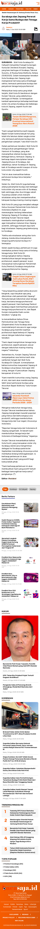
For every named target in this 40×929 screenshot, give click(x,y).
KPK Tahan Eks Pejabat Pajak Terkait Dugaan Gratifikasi (18, 676)
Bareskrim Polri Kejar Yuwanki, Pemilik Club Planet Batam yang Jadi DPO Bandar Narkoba (20, 666)
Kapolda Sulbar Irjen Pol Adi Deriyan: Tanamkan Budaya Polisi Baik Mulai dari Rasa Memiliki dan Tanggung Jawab (19, 780)
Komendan (7, 907)
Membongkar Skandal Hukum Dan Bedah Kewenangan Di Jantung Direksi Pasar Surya (21, 822)
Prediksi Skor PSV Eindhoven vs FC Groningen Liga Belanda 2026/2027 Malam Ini (11, 593)
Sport (26, 909)
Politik (28, 9)
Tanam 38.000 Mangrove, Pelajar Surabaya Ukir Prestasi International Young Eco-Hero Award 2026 (24, 121)
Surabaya (13, 489)
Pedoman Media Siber (26, 917)
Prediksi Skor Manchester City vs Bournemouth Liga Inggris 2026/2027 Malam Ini (9, 577)
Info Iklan (19, 920)
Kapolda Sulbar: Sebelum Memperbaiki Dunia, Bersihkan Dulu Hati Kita (19, 769)
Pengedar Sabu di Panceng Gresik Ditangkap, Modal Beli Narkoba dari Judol (17, 687)
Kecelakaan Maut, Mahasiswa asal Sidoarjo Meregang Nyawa (9, 506)
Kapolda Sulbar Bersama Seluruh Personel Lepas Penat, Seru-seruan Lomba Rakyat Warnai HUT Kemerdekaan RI (20, 746)
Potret (15, 907)
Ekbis (35, 9)
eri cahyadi (23, 489)
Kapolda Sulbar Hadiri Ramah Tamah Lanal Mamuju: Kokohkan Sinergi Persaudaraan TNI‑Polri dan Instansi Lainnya (18, 792)
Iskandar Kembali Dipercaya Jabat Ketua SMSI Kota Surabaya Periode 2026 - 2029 (23, 399)
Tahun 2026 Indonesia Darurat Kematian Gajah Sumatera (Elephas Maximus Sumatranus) (22, 850)
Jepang (32, 489)
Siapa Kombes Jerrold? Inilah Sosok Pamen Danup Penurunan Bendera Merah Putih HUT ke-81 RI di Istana (20, 759)
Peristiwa (19, 9)
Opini (21, 907)
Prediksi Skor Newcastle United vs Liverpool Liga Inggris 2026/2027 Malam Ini (11, 560)
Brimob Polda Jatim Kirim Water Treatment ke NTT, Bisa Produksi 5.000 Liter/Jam (19, 734)
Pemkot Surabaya (13, 864)
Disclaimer (13, 914)
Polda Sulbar (11, 867)
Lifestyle (33, 904)
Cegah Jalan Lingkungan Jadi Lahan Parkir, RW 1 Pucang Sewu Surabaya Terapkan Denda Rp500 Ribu (24, 281)
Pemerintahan (17, 909)
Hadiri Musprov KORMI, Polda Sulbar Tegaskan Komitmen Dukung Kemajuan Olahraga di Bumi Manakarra (11, 524)
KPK (8, 876)
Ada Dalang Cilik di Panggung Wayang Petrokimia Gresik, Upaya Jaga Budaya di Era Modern (22, 840)
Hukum (11, 9)
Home (4, 9)
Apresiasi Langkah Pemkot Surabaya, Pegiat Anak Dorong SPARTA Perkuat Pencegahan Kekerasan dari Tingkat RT (11, 543)
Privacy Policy (9, 917)
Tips (25, 907)
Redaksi (9, 27)
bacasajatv (33, 907)
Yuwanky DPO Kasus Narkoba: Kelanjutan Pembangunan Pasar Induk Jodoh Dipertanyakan (23, 813)
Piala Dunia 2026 (13, 873)
